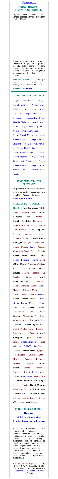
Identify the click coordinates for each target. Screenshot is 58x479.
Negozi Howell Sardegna (28, 148)
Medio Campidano (29, 342)
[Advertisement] (29, 40)
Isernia (31, 311)
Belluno (16, 398)
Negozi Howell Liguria (32, 126)
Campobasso (18, 311)
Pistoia (29, 376)
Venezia (17, 402)
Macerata (33, 303)
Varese (41, 294)
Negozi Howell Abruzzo (23, 100)
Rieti (15, 268)
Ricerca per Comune (22, 198)
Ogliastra (18, 346)
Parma (32, 247)
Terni (26, 389)
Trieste (35, 260)
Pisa (23, 376)
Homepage (29, 413)
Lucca (34, 372)
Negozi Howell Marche (23, 135)
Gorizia (16, 260)
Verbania (41, 320)
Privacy (30, 473)
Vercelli (18, 324)
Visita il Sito (27, 88)
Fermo (24, 303)
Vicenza (33, 402)
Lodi (41, 286)
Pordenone (25, 260)
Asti (36, 316)
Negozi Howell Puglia (34, 144)
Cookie (41, 471)
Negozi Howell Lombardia (25, 131)
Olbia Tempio (30, 346)
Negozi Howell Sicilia (23, 152)
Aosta (24, 393)
